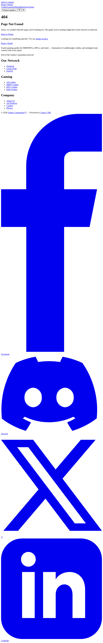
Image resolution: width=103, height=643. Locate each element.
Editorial (16, 7)
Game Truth (11, 68)
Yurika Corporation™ (17, 112)
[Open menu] (23, 10)
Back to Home (7, 34)
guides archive (42, 39)
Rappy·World (7, 43)
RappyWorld (7, 4)
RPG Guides (11, 87)
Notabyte (10, 66)
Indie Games (11, 89)
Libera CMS (45, 112)
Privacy (9, 108)
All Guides (11, 82)
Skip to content (7, 2)
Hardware (24, 7)
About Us (10, 101)
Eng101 (9, 71)
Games (10, 7)
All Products (11, 103)
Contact (9, 106)
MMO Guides (12, 85)
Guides (4, 7)
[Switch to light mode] (19, 10)
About (31, 7)
